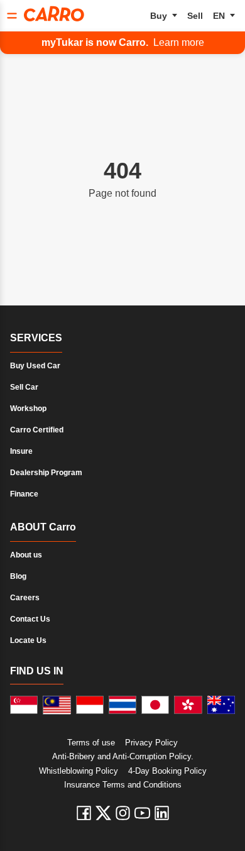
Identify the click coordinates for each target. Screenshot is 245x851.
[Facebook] (84, 813)
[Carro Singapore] (24, 705)
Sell (195, 16)
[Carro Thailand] (122, 705)
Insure (21, 451)
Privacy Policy (151, 742)
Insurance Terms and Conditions (123, 784)
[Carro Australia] (221, 705)
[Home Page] (54, 14)
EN (219, 16)
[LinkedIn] (162, 813)
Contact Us (30, 619)
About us (26, 555)
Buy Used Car (35, 365)
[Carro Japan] (155, 705)
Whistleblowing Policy (78, 771)
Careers (25, 597)
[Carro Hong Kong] (188, 705)
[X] (103, 813)
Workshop (28, 408)
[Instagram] (123, 813)
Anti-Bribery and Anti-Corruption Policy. (122, 756)
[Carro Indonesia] (90, 705)
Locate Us (28, 640)
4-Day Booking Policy (167, 771)
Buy (158, 16)
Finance (24, 494)
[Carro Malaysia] (56, 705)
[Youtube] (142, 813)
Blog (18, 576)
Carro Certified (36, 430)
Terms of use (91, 742)
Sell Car (24, 387)
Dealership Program (46, 472)
